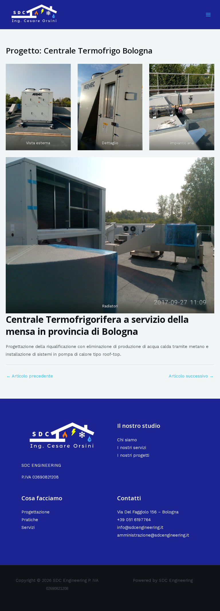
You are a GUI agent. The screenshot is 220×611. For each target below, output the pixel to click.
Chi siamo (127, 439)
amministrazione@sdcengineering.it (153, 535)
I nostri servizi (131, 447)
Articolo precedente (29, 376)
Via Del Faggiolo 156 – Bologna (147, 512)
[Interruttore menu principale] (208, 15)
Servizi (28, 527)
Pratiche (29, 519)
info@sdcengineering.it (140, 527)
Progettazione (35, 512)
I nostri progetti (133, 455)
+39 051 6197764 (134, 519)
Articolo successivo (191, 376)
